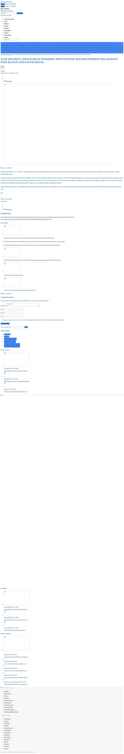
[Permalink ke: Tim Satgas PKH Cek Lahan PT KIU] (12, 271)
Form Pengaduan (9, 710)
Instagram (7, 733)
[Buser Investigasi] (7, 11)
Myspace (7, 739)
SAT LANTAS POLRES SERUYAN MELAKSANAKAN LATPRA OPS (26, 219)
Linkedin (7, 735)
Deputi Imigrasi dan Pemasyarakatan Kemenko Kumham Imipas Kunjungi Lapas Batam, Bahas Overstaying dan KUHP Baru (41, 45)
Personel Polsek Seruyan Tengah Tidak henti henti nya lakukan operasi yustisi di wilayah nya (37, 217)
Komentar (4, 306)
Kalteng (6, 654)
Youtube (6, 744)
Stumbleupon (8, 728)
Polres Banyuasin (10, 339)
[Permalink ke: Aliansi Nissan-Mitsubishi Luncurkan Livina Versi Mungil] (6, 625)
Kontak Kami (8, 707)
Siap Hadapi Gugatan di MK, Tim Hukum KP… (16, 684)
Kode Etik (7, 694)
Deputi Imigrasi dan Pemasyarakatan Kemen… (16, 370)
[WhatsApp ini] (8, 81)
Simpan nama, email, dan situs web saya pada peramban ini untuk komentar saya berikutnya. (33, 320)
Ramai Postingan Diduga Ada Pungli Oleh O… (16, 677)
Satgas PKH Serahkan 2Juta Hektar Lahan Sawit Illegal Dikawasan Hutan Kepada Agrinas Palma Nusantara (32, 245)
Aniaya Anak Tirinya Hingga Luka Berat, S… (15, 663)
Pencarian (19, 13)
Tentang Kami (8, 705)
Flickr (6, 748)
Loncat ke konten (6, 2)
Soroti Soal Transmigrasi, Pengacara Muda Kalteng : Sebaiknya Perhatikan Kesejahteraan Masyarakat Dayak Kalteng (34, 241)
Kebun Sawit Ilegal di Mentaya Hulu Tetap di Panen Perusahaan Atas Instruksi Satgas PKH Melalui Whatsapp (32, 260)
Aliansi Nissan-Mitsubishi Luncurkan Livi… (15, 630)
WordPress (7, 730)
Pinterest (7, 723)
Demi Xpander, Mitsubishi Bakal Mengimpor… (16, 609)
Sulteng (6, 682)
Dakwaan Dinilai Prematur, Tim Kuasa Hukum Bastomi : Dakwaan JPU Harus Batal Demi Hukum (29, 238)
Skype (6, 742)
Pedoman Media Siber (11, 712)
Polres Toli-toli (10, 341)
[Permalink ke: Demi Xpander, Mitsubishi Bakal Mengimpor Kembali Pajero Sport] (16, 605)
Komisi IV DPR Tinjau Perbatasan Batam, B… (16, 391)
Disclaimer (7, 703)
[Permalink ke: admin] (2, 68)
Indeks (6, 691)
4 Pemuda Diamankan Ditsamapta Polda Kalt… (16, 657)
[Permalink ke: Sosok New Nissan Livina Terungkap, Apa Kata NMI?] (6, 615)
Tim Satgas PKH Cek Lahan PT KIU (14, 275)
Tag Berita (6, 336)
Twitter (6, 721)
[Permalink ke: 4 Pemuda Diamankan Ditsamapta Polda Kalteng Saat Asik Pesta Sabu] (16, 650)
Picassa (6, 746)
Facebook (7, 719)
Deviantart (7, 737)
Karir (6, 696)
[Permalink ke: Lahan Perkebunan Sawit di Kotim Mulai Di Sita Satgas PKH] (12, 286)
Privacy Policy (8, 700)
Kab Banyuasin (7, 334)
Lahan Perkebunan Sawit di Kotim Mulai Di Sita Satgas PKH (20, 290)
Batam (6, 368)
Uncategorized (14, 682)
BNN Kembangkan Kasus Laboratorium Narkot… (17, 381)
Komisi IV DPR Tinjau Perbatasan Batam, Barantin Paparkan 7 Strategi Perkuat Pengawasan (85, 48)
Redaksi (6, 698)
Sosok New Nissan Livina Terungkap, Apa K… (16, 619)
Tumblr (6, 726)
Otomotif (7, 607)
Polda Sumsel (12, 345)
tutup (2, 4)
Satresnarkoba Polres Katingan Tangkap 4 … (15, 670)
